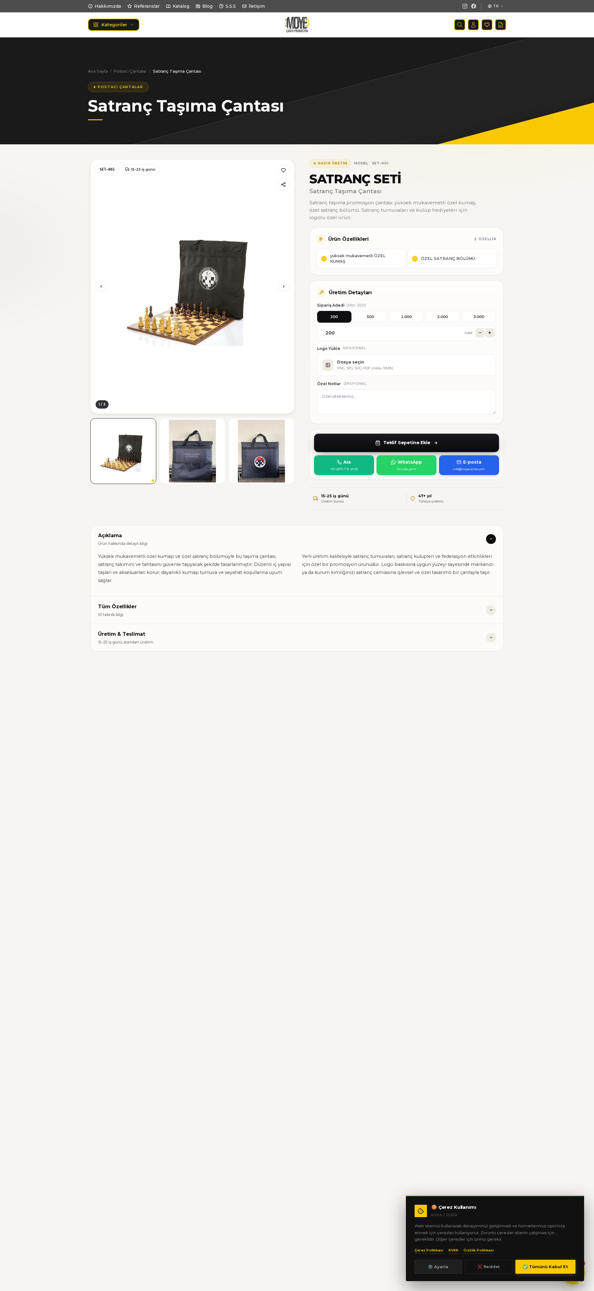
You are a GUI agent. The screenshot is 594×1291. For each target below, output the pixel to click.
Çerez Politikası (429, 1250)
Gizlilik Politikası (478, 1250)
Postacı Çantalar (130, 71)
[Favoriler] (487, 24)
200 (334, 316)
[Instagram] (465, 6)
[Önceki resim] (101, 286)
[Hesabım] (473, 24)
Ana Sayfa (98, 71)
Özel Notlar (329, 383)
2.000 (442, 316)
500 (370, 316)
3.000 (478, 316)
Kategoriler (114, 25)
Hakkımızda (108, 6)
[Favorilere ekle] (283, 170)
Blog (207, 6)
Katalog (181, 6)
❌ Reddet (488, 1266)
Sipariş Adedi (341, 305)
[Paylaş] (283, 184)
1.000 (406, 316)
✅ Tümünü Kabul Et (545, 1266)
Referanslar (147, 6)
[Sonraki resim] (283, 286)
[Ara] (459, 24)
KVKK (454, 1250)
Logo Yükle (328, 348)
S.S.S (231, 6)
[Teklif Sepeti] (500, 24)
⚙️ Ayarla (438, 1266)
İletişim (257, 6)
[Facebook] (473, 6)
